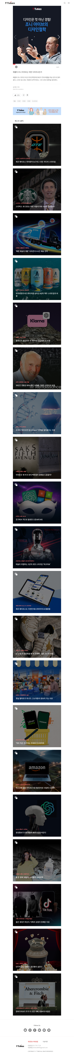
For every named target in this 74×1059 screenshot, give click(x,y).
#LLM (24, 516)
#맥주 (17, 290)
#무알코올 (21, 290)
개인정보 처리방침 (33, 1041)
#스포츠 (18, 158)
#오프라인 (28, 605)
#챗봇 (24, 337)
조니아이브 (34, 101)
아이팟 (23, 101)
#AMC (17, 963)
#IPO (21, 337)
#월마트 (27, 248)
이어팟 (28, 101)
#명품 (24, 471)
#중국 (20, 427)
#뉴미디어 (22, 158)
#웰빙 (21, 874)
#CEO (29, 203)
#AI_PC (24, 605)
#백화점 (18, 471)
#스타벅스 (18, 203)
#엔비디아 (27, 1008)
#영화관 (21, 963)
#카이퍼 (22, 784)
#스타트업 (27, 158)
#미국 (17, 427)
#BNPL (17, 337)
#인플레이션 (23, 695)
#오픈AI (18, 516)
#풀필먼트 (22, 248)
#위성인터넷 (27, 784)
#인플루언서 (26, 874)
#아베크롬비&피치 (20, 1008)
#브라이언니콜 (24, 203)
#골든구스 (18, 650)
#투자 (17, 382)
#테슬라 (23, 561)
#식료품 (27, 740)
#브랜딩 (26, 650)
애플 (14, 101)
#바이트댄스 (22, 919)
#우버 (23, 740)
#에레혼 (18, 874)
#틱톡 (17, 919)
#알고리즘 (26, 382)
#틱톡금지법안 (28, 919)
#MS (21, 516)
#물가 (27, 695)
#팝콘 (25, 963)
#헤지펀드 (21, 382)
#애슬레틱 (26, 290)
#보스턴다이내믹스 (29, 561)
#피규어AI (18, 561)
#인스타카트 (19, 740)
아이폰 (18, 101)
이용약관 (45, 1041)
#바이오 (24, 427)
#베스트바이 (19, 605)
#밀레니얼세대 (33, 1008)
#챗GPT (21, 829)
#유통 (21, 471)
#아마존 (18, 248)
